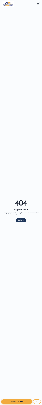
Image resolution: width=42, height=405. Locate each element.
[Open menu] (38, 4)
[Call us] (37, 401)
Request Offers (17, 401)
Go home (21, 220)
